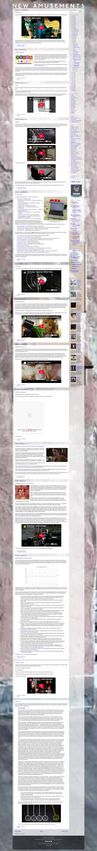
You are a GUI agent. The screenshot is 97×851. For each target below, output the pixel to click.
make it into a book (56, 238)
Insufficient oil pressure (20, 346)
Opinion (21, 657)
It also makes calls (20, 228)
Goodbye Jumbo (33, 500)
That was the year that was (75, 159)
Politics (72, 106)
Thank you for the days (75, 157)
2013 (73, 78)
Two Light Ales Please (74, 170)
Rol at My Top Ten (49, 67)
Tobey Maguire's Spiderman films (38, 645)
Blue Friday (73, 130)
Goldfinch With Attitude (76, 264)
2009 (73, 84)
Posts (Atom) (22, 833)
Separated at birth (74, 152)
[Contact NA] (72, 181)
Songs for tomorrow (74, 153)
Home (41, 831)
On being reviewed (19, 52)
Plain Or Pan (74, 228)
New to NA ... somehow (79, 378)
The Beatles (23, 628)
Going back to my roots (21, 246)
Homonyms (73, 139)
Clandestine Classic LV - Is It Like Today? (24, 483)
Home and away (75, 237)
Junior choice (18, 266)
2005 (73, 90)
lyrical (54, 507)
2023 (73, 20)
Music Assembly (73, 146)
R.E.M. (24, 633)
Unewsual (72, 172)
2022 (73, 22)
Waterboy (52, 498)
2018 (73, 28)
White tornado (18, 12)
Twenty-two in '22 (74, 168)
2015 (73, 75)
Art (71, 95)
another (28, 68)
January (74, 70)
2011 (73, 81)
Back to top (48, 845)
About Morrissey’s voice (76, 233)
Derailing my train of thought (22, 249)
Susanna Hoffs (27, 433)
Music (18, 115)
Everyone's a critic (19, 662)
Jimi (22, 676)
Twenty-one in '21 (74, 167)
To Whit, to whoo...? (21, 206)
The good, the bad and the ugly (23, 227)
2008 (73, 86)
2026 (73, 16)
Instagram (37, 396)
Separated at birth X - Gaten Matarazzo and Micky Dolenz (79, 315)
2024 (73, 19)
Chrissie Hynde (24, 630)
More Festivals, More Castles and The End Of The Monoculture (76, 242)
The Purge (72, 160)
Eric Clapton (38, 665)
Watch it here (57, 473)
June (74, 38)
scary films (42, 250)
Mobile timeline (73, 142)
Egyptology (23, 514)
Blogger (57, 843)
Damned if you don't (19, 301)
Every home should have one (76, 136)
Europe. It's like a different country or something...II (27, 209)
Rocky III (22, 641)
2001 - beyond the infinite (22, 239)
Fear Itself (30, 455)
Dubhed (73, 223)
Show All (81, 273)
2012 (73, 80)
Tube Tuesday (73, 164)
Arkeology (60, 519)
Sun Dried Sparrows (38, 68)
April (74, 41)
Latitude (72, 141)
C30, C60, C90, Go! (21, 236)
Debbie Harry (30, 630)
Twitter (42, 396)
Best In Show (43, 519)
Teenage (17, 121)
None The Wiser (78, 335)
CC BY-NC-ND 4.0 (59, 839)
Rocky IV (27, 641)
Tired (16, 85)
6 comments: (23, 44)
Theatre (72, 111)
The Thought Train (46, 824)
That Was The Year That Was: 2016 (25, 214)
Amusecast (73, 129)
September (75, 34)
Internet (18, 260)
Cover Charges (73, 119)
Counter (72, 133)
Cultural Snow (75, 232)
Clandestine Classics (27, 252)
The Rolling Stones (30, 628)
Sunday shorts (73, 156)
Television (24, 188)
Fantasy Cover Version (75, 138)
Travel (72, 113)
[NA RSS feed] (71, 181)
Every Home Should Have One (76, 120)
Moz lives (78, 324)
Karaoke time (79, 355)
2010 (73, 83)
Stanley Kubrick (33, 648)
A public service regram (20, 392)
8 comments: (23, 114)
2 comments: (23, 438)
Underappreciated (74, 171)
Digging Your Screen (76, 262)
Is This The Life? (75, 266)
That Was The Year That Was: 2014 (25, 218)
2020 (73, 25)
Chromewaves (75, 252)
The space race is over (21, 242)
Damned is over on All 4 (19, 312)
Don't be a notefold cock (22, 215)
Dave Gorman (74, 260)
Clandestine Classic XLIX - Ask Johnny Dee (25, 248)
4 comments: (23, 187)
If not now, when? (20, 230)
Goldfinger (45, 639)
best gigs (30, 250)
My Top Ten (74, 218)
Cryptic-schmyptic (21, 205)
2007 (73, 87)
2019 (73, 26)
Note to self (17, 701)
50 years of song (74, 126)
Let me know (73, 177)
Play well (19, 245)
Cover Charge (73, 134)
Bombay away (20, 243)
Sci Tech (72, 107)
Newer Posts (18, 831)
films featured (33, 472)
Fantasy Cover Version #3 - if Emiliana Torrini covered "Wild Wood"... (79, 368)
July (74, 37)
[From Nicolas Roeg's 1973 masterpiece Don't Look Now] (57, 455)
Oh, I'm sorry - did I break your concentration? (26, 202)
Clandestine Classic (20, 551)
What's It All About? (76, 240)
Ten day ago (17, 560)
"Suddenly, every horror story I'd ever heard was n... (77, 60)
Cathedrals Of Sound (76, 250)
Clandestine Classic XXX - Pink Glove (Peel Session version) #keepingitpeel (79, 282)
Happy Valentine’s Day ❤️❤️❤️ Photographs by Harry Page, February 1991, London (29, 430)
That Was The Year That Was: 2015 (25, 212)
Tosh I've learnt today (74, 163)
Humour (18, 188)
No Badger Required (76, 214)
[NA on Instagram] (75, 181)
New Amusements (42, 839)
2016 (73, 74)
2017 (73, 72)
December (75, 29)
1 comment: (23, 294)
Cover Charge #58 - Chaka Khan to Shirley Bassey (79, 345)
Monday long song (74, 145)
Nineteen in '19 (73, 149)
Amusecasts (46, 252)
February (74, 44)
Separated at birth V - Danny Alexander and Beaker (27, 226)
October (74, 32)
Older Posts (65, 831)
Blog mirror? (20, 198)
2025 (73, 17)
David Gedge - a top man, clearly (23, 238)
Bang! (22, 501)
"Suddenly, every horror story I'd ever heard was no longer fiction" (30, 446)
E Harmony (74, 229)
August (74, 35)
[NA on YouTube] (78, 181)
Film (18, 477)
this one (36, 70)
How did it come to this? (21, 241)
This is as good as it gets (22, 235)
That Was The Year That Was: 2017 (25, 200)
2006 (73, 89)
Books (18, 79)
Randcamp (73, 150)
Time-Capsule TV (74, 161)
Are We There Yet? (75, 236)
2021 (73, 23)
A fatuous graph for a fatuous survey (23, 558)
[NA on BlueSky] (74, 181)
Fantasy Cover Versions (36, 252)
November (75, 31)
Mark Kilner (42, 70)
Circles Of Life (75, 254)
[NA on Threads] (77, 181)
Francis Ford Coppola (25, 648)
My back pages (18, 194)
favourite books (35, 250)
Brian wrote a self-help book (23, 706)
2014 (73, 77)
